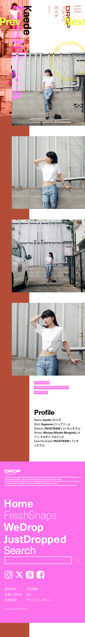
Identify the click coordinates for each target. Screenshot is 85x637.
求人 (29, 594)
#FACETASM (42, 382)
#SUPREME (41, 392)
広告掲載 (32, 589)
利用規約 (10, 600)
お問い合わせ (13, 594)
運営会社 (10, 589)
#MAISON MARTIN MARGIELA (51, 387)
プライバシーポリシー (39, 600)
